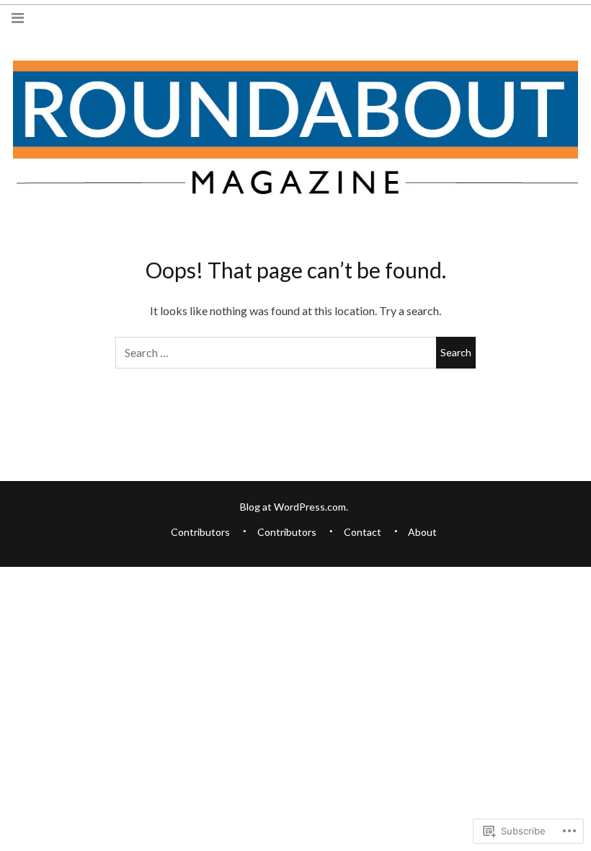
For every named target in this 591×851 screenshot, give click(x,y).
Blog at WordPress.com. (294, 507)
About (422, 532)
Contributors (200, 532)
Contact (362, 532)
